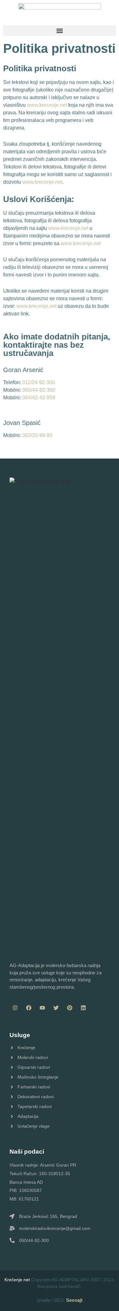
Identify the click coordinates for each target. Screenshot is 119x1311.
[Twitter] (55, 1007)
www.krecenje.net (47, 105)
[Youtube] (42, 1007)
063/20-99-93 (37, 435)
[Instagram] (15, 1007)
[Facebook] (28, 1007)
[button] (59, 30)
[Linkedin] (83, 1007)
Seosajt (74, 1300)
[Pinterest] (69, 1007)
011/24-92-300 (38, 382)
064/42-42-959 (38, 397)
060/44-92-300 (38, 390)
